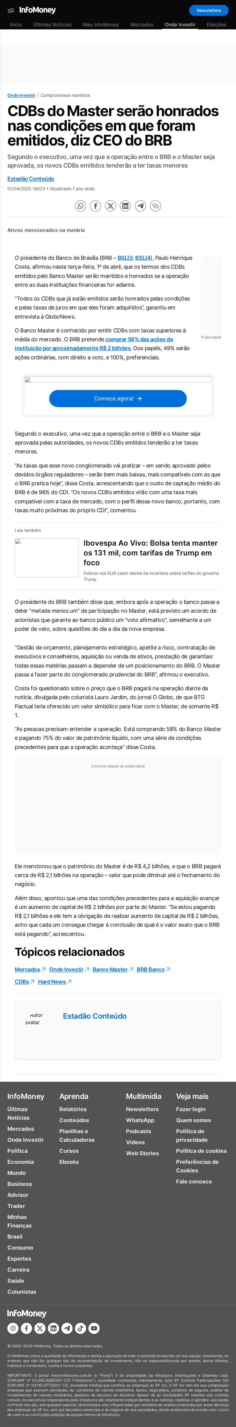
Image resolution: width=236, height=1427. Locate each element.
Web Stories (142, 1153)
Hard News (52, 981)
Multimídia (143, 1096)
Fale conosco (194, 1181)
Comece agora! (114, 398)
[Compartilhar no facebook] (95, 205)
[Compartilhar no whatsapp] (80, 205)
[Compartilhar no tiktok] (80, 1328)
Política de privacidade (192, 1135)
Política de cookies (201, 1151)
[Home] (38, 10)
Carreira (18, 1269)
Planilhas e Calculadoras (77, 1135)
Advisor (17, 1195)
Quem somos (193, 1120)
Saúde (15, 1280)
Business (19, 1184)
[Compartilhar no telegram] (140, 205)
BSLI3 (125, 258)
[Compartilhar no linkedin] (125, 205)
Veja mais (192, 1096)
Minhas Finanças (19, 1221)
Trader (16, 1206)
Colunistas (21, 1292)
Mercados (141, 24)
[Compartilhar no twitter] (110, 205)
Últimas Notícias (52, 24)
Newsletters (209, 10)
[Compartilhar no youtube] (94, 1328)
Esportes (19, 1258)
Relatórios (73, 1109)
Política (17, 1151)
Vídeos (135, 1142)
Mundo (16, 1173)
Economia (20, 1162)
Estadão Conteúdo (30, 179)
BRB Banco (150, 969)
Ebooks (69, 1162)
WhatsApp (140, 1120)
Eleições (216, 24)
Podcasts (138, 1131)
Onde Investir (180, 24)
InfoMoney (26, 1096)
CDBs (22, 981)
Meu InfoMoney (101, 24)
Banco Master (110, 969)
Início (16, 24)
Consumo (20, 1247)
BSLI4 (142, 258)
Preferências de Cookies (197, 1166)
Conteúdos (74, 1120)
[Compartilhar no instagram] (12, 1328)
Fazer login (191, 1109)
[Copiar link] (155, 205)
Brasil (14, 1236)
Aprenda (73, 1096)
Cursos (69, 1151)
